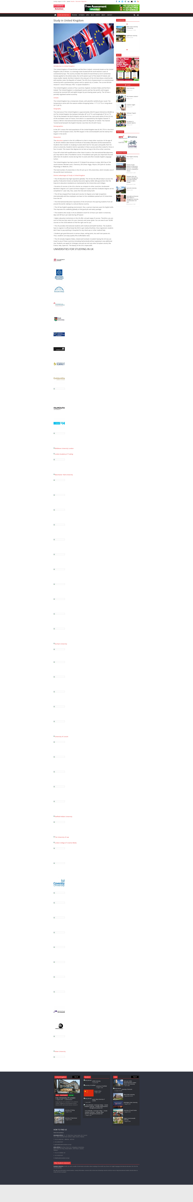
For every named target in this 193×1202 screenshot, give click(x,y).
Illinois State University (129, 1094)
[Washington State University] (118, 1101)
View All (76, 1077)
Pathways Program (131, 113)
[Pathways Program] (121, 112)
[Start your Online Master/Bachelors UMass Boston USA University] (118, 1080)
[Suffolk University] (88, 1080)
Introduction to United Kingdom (64, 66)
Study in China (97, 1091)
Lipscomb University (131, 188)
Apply (87, 15)
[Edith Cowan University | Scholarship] (121, 32)
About (103, 15)
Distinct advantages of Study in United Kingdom (69, 175)
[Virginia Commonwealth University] (118, 1117)
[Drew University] (121, 87)
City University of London (65, 1098)
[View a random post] (137, 15)
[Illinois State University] (118, 1093)
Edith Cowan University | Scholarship (132, 32)
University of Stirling (70, 1110)
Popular (129, 85)
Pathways (81, 15)
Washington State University (130, 1102)
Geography (57, 109)
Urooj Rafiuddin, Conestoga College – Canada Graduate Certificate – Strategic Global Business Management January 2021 (96, 1112)
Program (74, 15)
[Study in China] (89, 1090)
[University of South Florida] (118, 1109)
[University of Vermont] (117, 1088)
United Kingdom (63, 1095)
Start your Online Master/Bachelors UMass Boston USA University (130, 1082)
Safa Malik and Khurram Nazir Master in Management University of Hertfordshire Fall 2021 (132, 199)
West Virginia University (132, 156)
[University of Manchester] (59, 1117)
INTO (57, 1095)
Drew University (130, 88)
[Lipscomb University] (121, 188)
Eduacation (57, 137)
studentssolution (68, 1099)
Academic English (131, 104)
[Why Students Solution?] (121, 96)
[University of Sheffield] (90, 1085)
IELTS (92, 15)
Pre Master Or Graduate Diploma (131, 122)
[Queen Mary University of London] (88, 1098)
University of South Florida (130, 1110)
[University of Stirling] (59, 1109)
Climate (56, 98)
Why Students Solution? (132, 96)
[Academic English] (121, 104)
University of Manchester (71, 1118)
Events (98, 15)
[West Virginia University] (121, 156)
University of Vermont (127, 1089)
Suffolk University (96, 1081)
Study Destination (63, 15)
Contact (109, 15)
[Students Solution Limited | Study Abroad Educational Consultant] (55, 15)
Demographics (58, 126)
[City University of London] (67, 1080)
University (71, 1095)
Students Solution (58, 1166)
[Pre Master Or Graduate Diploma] (121, 120)
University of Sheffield (101, 1086)
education (59, 140)
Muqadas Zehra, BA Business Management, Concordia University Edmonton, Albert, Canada (132, 179)
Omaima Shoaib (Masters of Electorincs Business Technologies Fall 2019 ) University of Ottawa (132, 167)
